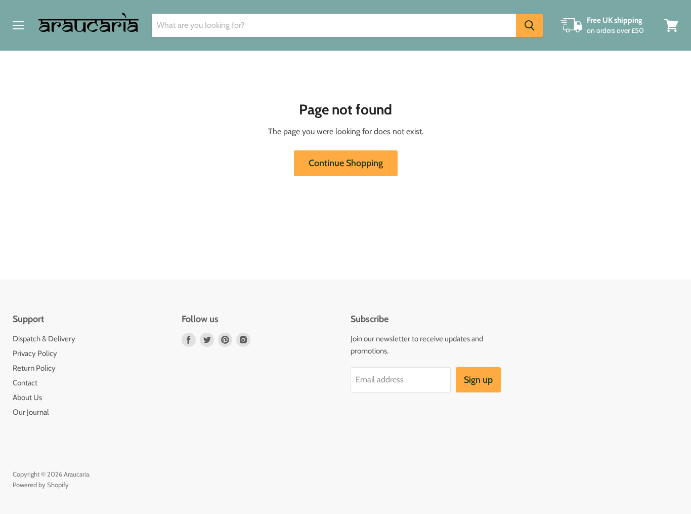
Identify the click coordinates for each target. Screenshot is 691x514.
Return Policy (34, 368)
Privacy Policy (35, 353)
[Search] (529, 25)
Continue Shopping (346, 163)
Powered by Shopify (41, 485)
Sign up (478, 379)
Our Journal (31, 412)
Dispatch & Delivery (44, 338)
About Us (27, 397)
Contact (25, 382)
